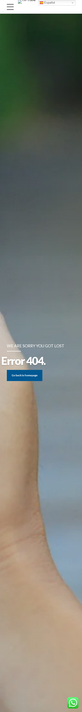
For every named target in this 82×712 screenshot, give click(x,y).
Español (49, 2)
